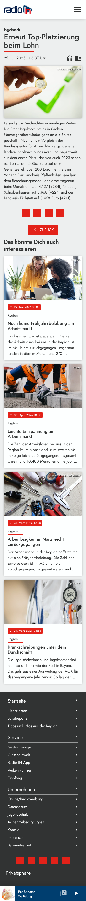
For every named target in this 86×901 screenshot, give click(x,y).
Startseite (17, 701)
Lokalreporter (18, 718)
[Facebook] (31, 860)
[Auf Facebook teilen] (26, 213)
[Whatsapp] (54, 860)
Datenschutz (17, 806)
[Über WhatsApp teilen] (49, 213)
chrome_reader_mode (78, 58)
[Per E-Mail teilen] (60, 213)
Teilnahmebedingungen (26, 822)
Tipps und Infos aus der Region (32, 726)
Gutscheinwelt (19, 755)
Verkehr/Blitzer (19, 770)
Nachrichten (17, 710)
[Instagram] (43, 860)
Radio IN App (19, 762)
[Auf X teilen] (37, 213)
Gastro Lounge (19, 747)
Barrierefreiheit (19, 845)
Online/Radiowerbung (25, 799)
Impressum (16, 837)
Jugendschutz (18, 814)
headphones (69, 58)
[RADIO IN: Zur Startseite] (37, 9)
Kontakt (13, 830)
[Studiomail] (20, 860)
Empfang (15, 778)
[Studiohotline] (66, 860)
